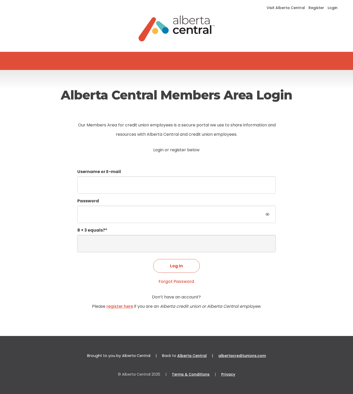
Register (316, 7)
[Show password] (267, 214)
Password (88, 201)
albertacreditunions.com (242, 355)
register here (119, 306)
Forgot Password (176, 281)
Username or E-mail (99, 172)
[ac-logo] (177, 28)
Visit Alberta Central (286, 7)
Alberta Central (192, 355)
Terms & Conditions (191, 374)
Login (332, 7)
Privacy (228, 374)
